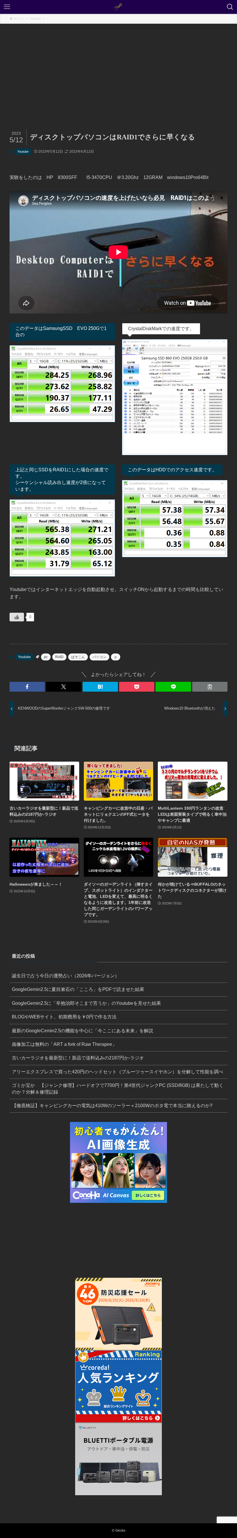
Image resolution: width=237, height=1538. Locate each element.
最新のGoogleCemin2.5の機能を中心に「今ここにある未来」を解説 (82, 1030)
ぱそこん (78, 657)
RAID (59, 657)
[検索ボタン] (230, 7)
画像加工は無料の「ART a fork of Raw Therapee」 (64, 1044)
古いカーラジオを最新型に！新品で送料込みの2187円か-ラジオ (78, 1057)
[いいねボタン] (17, 617)
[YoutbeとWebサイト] (118, 7)
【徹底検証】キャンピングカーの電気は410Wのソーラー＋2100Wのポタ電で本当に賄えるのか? (112, 1105)
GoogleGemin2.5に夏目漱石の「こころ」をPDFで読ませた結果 (78, 989)
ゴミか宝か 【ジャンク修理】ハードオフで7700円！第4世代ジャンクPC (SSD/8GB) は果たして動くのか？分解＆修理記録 (117, 1088)
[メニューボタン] (7, 7)
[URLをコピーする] (209, 687)
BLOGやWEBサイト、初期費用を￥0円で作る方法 (64, 1016)
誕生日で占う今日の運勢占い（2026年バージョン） (65, 975)
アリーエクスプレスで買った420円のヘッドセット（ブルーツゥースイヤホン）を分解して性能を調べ (117, 1071)
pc (46, 657)
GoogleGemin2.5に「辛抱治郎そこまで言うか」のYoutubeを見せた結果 (86, 1003)
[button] (27, 687)
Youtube (23, 151)
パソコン (99, 657)
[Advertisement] (118, 67)
